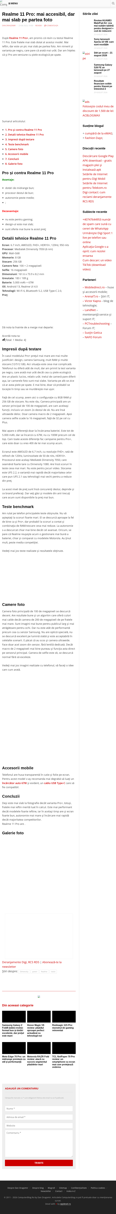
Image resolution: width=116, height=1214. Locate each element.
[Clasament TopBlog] (98, 351)
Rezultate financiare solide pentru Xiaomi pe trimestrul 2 (103, 85)
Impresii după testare (19, 139)
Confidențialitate (79, 1188)
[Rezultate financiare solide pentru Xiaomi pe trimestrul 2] (88, 82)
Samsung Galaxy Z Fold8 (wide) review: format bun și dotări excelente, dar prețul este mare (13, 1030)
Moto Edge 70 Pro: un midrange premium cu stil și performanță (14, 1059)
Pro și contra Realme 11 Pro (23, 129)
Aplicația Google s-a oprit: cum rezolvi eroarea (95, 251)
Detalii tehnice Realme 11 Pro (24, 134)
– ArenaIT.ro (90, 296)
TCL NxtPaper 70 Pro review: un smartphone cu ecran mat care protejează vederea (63, 1061)
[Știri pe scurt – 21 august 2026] (88, 54)
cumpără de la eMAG (98, 133)
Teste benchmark (17, 144)
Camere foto (14, 149)
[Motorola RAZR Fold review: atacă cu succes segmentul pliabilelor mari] (39, 1048)
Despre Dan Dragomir (17, 1188)
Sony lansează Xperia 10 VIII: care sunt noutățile (104, 42)
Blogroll (51, 1188)
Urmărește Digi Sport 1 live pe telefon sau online (98, 237)
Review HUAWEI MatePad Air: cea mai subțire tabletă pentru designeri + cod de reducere (104, 25)
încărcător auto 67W (14, 783)
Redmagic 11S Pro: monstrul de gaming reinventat (63, 1028)
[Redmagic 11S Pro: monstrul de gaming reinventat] (64, 1017)
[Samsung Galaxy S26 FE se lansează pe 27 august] (88, 66)
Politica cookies (98, 1188)
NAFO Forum (93, 337)
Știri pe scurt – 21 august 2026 (103, 54)
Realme (44, 971)
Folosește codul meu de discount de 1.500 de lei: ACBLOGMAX (98, 110)
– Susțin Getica (92, 333)
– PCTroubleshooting (96, 323)
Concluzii (12, 159)
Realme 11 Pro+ (18, 38)
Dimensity (24, 971)
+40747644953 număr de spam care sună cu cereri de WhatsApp (97, 224)
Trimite (39, 1162)
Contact (58, 1191)
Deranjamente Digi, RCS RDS (20, 962)
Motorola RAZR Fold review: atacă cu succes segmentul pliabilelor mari (38, 1060)
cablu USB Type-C (54, 783)
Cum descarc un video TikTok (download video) (97, 264)
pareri (34, 971)
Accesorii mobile (16, 154)
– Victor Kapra (92, 301)
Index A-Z (70, 1191)
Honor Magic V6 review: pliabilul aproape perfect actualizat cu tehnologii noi (35, 1030)
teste (53, 971)
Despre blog (38, 1188)
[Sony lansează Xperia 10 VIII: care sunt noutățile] (88, 40)
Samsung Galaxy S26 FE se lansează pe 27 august (103, 69)
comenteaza (52, 25)
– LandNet (89, 310)
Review (38, 25)
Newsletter (46, 1191)
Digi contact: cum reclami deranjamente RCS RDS (97, 196)
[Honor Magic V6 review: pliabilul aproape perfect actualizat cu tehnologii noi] (39, 1017)
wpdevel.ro (65, 1204)
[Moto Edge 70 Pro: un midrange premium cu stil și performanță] (14, 1048)
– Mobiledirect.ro (94, 287)
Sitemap (63, 1188)
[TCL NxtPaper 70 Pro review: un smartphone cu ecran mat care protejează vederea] (64, 1048)
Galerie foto (13, 163)
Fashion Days (93, 138)
